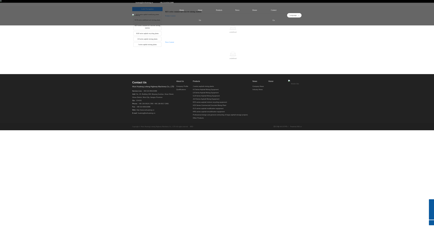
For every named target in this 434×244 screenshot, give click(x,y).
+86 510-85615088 (150, 91)
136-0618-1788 (147, 103)
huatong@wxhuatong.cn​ (144, 2)
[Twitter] (294, 2)
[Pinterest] (301, 2)
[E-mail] (431, 212)
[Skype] (431, 201)
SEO (191, 126)
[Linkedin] (291, 2)
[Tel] (431, 206)
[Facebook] (287, 2)
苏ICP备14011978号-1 (281, 126)
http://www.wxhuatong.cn (145, 110)
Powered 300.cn (296, 126)
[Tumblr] (297, 2)
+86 (140, 103)
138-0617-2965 (163, 103)
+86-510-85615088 (167, 2)
